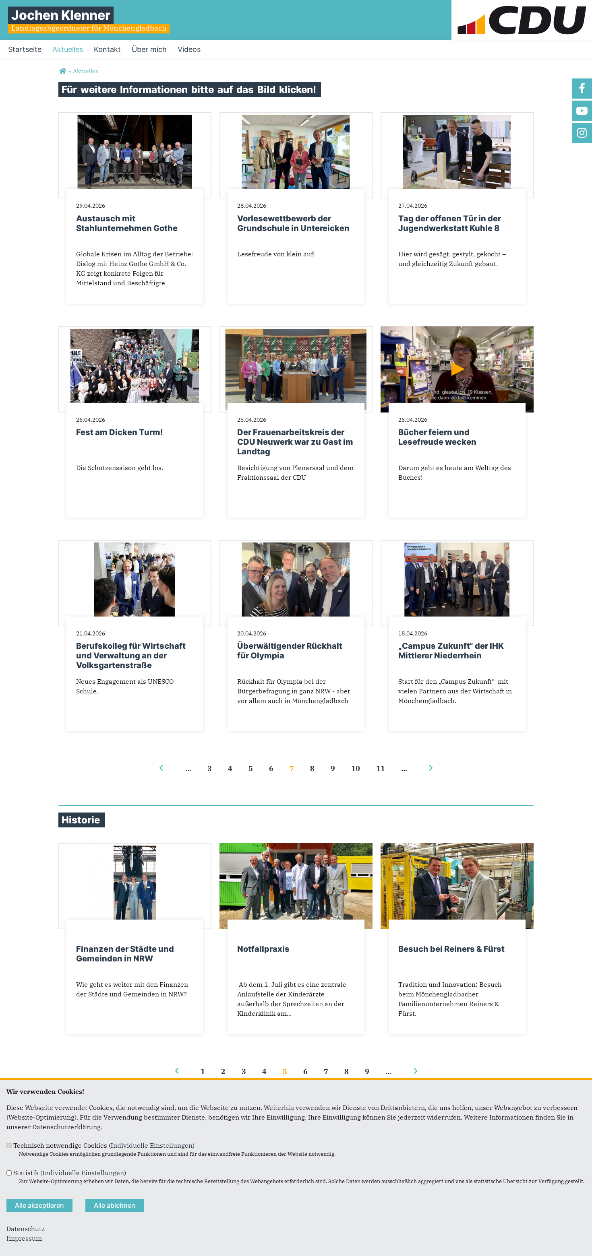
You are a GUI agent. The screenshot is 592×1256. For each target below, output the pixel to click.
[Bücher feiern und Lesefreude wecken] (457, 369)
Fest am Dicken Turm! (119, 432)
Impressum (24, 1238)
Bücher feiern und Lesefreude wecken (437, 437)
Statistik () (69, 1173)
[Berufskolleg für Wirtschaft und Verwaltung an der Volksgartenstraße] (134, 545)
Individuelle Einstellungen (152, 1145)
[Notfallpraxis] (296, 848)
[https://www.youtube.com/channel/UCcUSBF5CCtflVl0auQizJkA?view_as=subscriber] (582, 111)
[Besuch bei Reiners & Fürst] (457, 848)
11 (380, 768)
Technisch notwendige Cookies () (104, 1145)
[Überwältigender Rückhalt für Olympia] (296, 545)
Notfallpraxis (263, 949)
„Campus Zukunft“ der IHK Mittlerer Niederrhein (451, 650)
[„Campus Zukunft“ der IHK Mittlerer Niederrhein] (457, 545)
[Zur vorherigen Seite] (161, 768)
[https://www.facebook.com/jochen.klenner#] (582, 88)
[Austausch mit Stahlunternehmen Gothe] (134, 117)
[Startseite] (521, 5)
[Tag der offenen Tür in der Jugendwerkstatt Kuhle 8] (457, 117)
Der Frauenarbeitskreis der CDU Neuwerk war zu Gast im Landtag (295, 441)
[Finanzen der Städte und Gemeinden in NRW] (134, 848)
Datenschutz (25, 1229)
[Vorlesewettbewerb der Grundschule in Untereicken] (296, 117)
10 (355, 768)
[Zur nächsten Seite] (430, 768)
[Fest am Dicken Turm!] (134, 331)
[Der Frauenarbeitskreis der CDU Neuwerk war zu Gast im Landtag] (296, 331)
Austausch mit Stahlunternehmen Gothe (127, 223)
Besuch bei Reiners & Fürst (451, 949)
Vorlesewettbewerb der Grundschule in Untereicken (293, 223)
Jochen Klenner (60, 15)
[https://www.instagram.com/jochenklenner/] (582, 133)
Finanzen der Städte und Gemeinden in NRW (125, 953)
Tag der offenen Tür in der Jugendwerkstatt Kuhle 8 (449, 223)
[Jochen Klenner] (62, 71)
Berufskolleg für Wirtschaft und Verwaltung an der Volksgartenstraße (131, 655)
